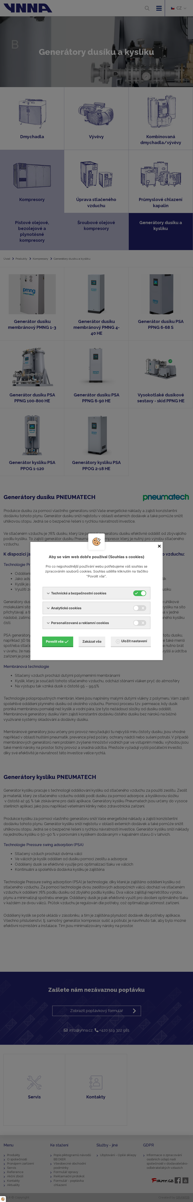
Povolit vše (55, 641)
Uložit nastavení (134, 641)
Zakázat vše (91, 641)
